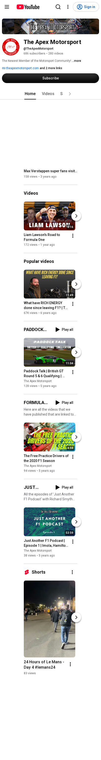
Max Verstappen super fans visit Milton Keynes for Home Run (50, 171)
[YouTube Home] (28, 7)
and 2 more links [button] (51, 68)
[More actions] (73, 236)
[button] (70, 94)
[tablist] (50, 94)
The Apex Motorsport (38, 381)
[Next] (76, 216)
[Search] (58, 7)
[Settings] (68, 7)
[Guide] (7, 7)
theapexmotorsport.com (22, 68)
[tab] (30, 94)
